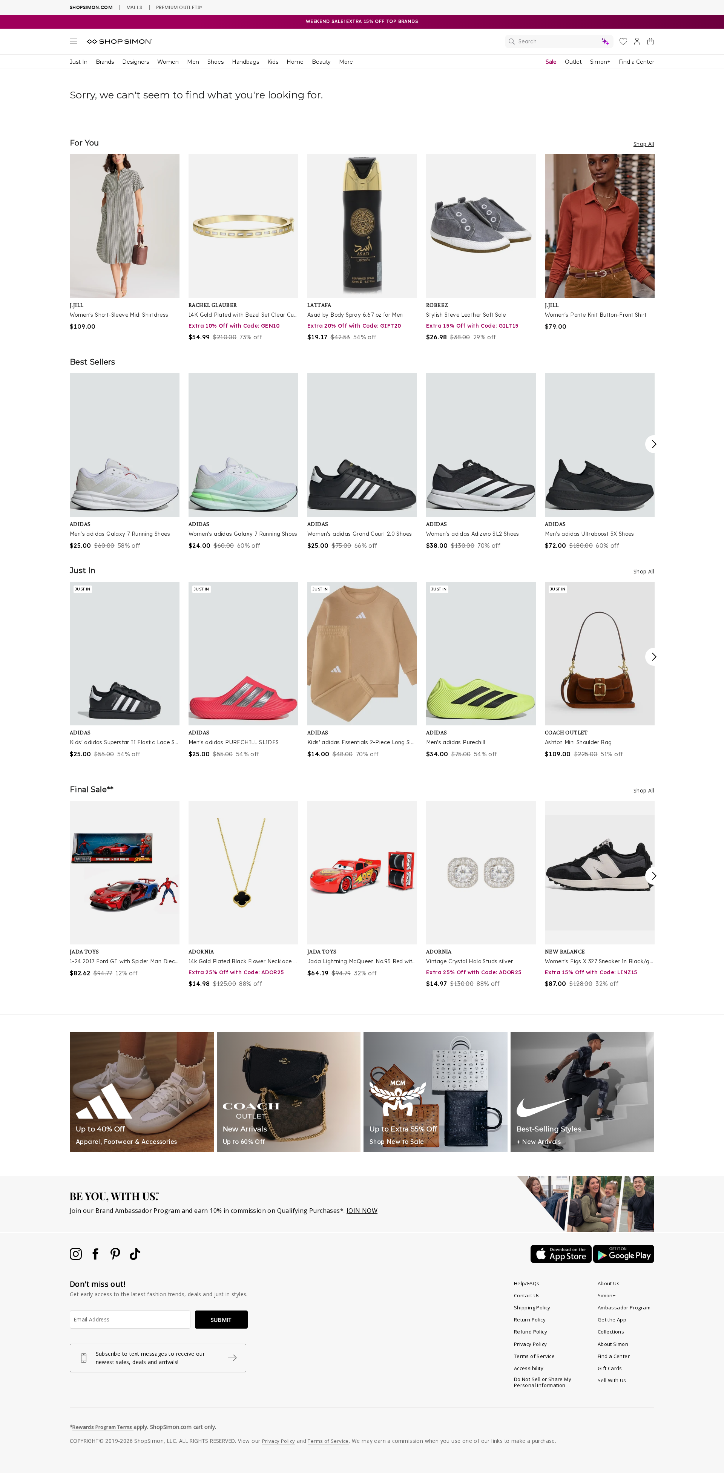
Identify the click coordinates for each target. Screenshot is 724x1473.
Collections (611, 1331)
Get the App (612, 1319)
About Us (609, 1283)
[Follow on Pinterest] (116, 1258)
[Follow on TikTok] (135, 1258)
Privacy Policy (530, 1344)
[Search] (559, 41)
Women (168, 61)
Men (193, 61)
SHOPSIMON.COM (91, 7)
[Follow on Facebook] (96, 1258)
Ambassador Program (624, 1307)
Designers (135, 61)
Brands (105, 61)
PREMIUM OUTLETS (179, 7)
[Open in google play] (623, 1261)
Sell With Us (612, 1380)
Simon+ (600, 61)
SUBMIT (221, 1319)
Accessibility (528, 1368)
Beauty (321, 61)
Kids (272, 61)
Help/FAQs (527, 1283)
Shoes (215, 61)
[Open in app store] (562, 1261)
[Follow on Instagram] (76, 1258)
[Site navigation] (73, 42)
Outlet (573, 61)
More (346, 61)
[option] (124, 242)
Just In (78, 61)
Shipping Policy (532, 1307)
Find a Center (636, 61)
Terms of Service (534, 1356)
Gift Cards (610, 1368)
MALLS (134, 7)
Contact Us (527, 1295)
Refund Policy (530, 1331)
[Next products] (654, 444)
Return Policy (530, 1319)
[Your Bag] (650, 43)
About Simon (613, 1344)
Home (295, 61)
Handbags (245, 61)
